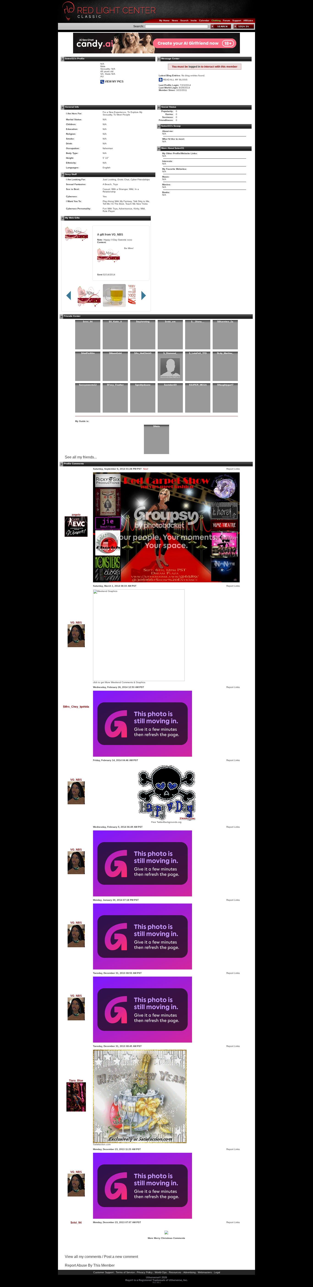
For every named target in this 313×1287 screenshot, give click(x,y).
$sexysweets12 (88, 384)
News (175, 20)
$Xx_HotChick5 (142, 353)
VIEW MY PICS (114, 81)
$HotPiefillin (88, 353)
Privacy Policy (145, 1272)
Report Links (233, 469)
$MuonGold (115, 353)
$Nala (156, 426)
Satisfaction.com (101, 1144)
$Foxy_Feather (115, 384)
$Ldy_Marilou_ (225, 353)
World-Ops (161, 1272)
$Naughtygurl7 (225, 384)
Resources (175, 1272)
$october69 (170, 384)
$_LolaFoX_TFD (198, 353)
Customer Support (103, 1272)
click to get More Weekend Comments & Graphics (119, 682)
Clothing (216, 20)
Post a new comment (121, 1257)
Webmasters (205, 1272)
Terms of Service (125, 1272)
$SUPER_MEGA (198, 384)
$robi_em (170, 321)
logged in (194, 66)
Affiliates (248, 20)
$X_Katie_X (115, 321)
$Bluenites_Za (225, 321)
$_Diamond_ (170, 353)
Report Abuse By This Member (90, 1265)
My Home (164, 20)
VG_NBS (117, 234)
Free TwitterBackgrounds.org (166, 822)
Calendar (204, 20)
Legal (217, 1272)
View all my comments (83, 1257)
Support (236, 20)
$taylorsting (142, 321)
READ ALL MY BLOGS (174, 79)
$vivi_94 (88, 321)
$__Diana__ (197, 321)
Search (184, 20)
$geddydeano (142, 384)
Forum (226, 20)
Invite (194, 20)
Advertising (189, 1272)
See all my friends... (81, 457)
